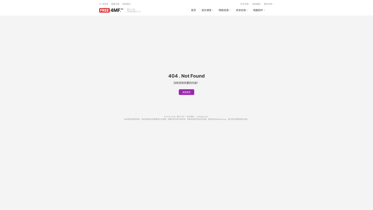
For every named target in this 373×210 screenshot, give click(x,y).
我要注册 (115, 4)
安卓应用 (241, 10)
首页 (193, 10)
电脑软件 (258, 10)
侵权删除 (256, 4)
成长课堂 (206, 10)
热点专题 (244, 4)
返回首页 (186, 92)
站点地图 (190, 117)
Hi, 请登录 (103, 4)
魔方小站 (111, 10)
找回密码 (126, 4)
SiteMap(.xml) (202, 117)
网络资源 (224, 10)
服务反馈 (268, 4)
